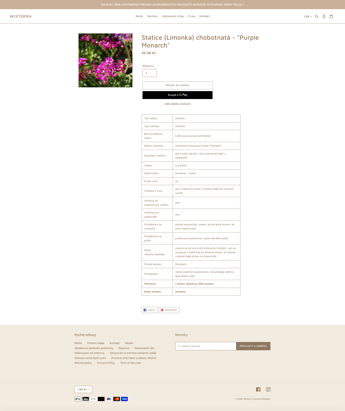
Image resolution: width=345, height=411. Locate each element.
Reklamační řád (144, 348)
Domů (78, 343)
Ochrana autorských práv (90, 357)
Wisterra (21, 16)
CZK (306, 16)
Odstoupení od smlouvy (89, 352)
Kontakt (115, 343)
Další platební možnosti (177, 103)
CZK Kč (82, 389)
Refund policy (83, 362)
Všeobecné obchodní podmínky (94, 348)
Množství (148, 65)
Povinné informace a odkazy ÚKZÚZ (133, 357)
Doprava (124, 348)
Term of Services (130, 362)
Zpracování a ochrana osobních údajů (133, 352)
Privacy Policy (106, 362)
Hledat (129, 343)
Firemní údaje (95, 343)
